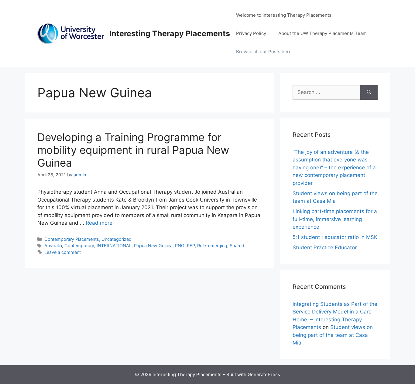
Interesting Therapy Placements (169, 33)
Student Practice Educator (325, 247)
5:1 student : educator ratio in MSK (335, 237)
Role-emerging (212, 245)
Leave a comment (62, 252)
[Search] (369, 92)
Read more (99, 223)
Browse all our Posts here (264, 51)
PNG (179, 245)
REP (191, 245)
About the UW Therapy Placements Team (322, 33)
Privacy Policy (251, 33)
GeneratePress (264, 374)
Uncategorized (116, 239)
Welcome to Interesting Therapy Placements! (284, 15)
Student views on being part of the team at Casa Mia (333, 335)
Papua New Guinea (153, 245)
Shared (237, 245)
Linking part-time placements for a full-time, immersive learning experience (335, 219)
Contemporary (79, 245)
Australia (53, 245)
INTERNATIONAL (114, 245)
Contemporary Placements (71, 239)
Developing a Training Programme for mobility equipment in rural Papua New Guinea (133, 150)
